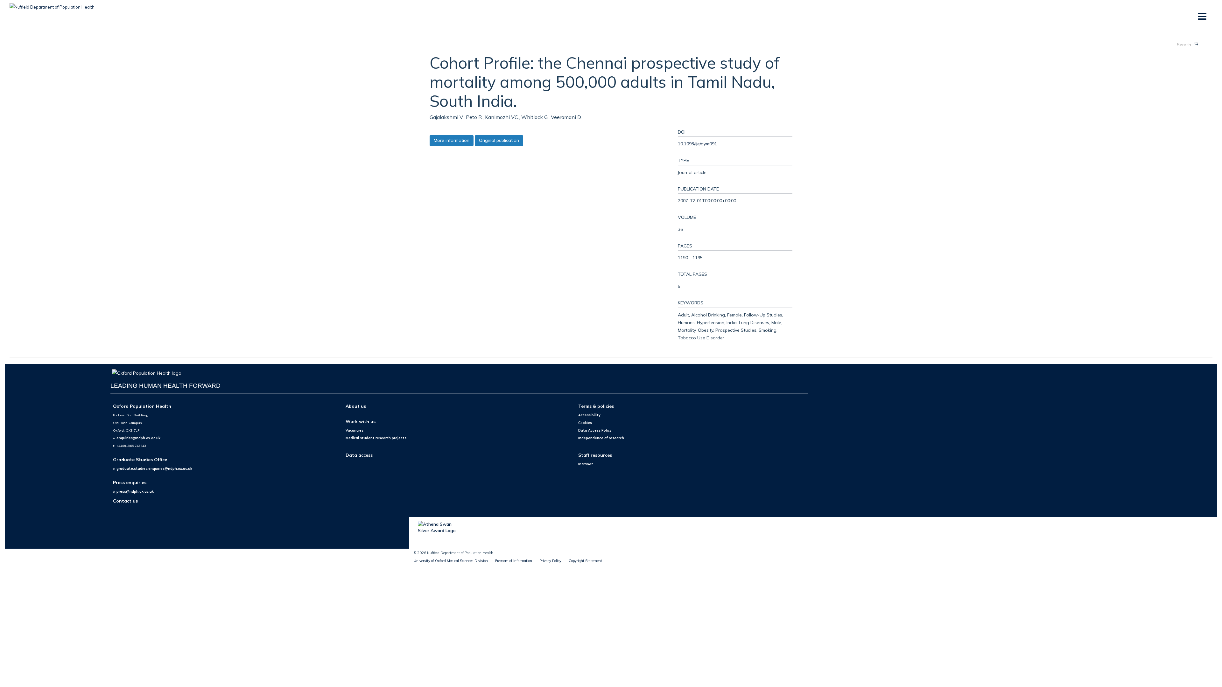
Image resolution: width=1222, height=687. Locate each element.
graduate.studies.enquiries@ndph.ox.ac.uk (154, 468)
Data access (359, 455)
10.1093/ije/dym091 (697, 143)
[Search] (1196, 43)
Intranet (585, 464)
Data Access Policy (595, 430)
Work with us (361, 421)
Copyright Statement (585, 561)
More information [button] (451, 140)
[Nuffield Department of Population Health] (52, 4)
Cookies (585, 422)
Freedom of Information (513, 561)
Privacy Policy (550, 561)
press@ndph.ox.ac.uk (135, 491)
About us (356, 406)
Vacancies (354, 430)
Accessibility (589, 415)
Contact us (125, 500)
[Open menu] (1201, 16)
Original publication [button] (499, 140)
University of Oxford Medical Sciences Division (451, 561)
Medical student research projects (376, 438)
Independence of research (601, 438)
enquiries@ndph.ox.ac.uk (138, 438)
